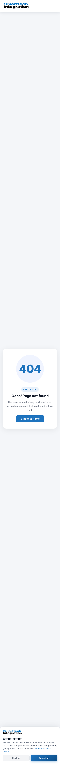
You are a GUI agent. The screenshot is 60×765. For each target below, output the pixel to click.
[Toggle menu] (53, 6)
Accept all (44, 758)
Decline (16, 758)
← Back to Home (30, 418)
